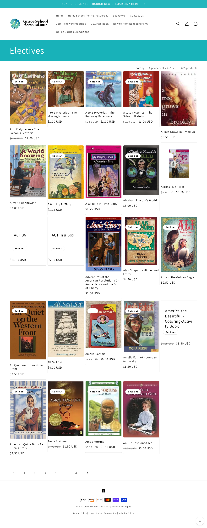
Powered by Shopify (121, 506)
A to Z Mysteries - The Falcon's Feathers (24, 131)
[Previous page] (14, 473)
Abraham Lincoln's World (140, 200)
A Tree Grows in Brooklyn (178, 132)
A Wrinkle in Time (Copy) (101, 204)
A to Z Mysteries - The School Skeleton (137, 114)
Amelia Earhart (95, 354)
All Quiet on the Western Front (26, 367)
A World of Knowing (23, 203)
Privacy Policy (95, 513)
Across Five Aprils (173, 187)
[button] (178, 23)
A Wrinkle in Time (59, 204)
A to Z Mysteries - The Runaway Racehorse (99, 114)
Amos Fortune (57, 441)
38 (76, 473)
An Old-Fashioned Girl (138, 443)
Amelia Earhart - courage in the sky (140, 359)
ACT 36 (20, 235)
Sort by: (140, 68)
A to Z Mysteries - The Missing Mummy (62, 114)
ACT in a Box (63, 235)
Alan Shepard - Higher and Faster (141, 272)
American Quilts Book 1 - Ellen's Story (26, 446)
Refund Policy (80, 513)
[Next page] (87, 473)
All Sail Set (55, 362)
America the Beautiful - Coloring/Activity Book (178, 318)
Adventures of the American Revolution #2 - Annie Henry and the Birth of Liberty (102, 282)
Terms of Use (110, 513)
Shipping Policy (126, 513)
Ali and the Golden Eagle (177, 277)
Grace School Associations (97, 506)
